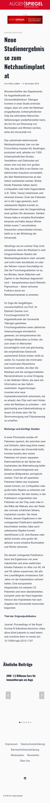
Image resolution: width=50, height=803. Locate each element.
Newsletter (33, 755)
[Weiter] (41, 695)
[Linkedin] (25, 778)
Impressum (11, 744)
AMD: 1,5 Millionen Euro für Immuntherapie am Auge (21, 678)
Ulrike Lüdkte (14, 83)
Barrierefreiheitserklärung (25, 749)
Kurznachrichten (13, 33)
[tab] (19, 722)
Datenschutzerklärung (33, 744)
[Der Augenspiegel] (26, 4)
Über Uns (25, 760)
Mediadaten (17, 755)
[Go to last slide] (8, 695)
